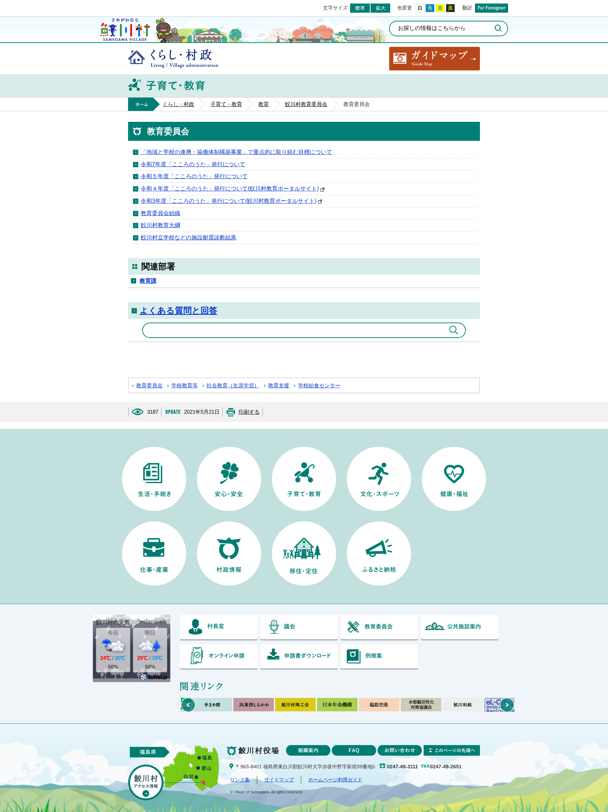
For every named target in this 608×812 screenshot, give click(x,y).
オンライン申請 (219, 657)
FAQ (354, 750)
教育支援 (278, 385)
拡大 (380, 8)
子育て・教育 (226, 104)
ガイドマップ (434, 58)
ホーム (144, 104)
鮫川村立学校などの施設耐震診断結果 (188, 238)
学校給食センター (319, 385)
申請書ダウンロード (299, 657)
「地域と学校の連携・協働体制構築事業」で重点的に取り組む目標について (236, 152)
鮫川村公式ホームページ (125, 28)
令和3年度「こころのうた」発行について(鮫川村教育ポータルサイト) (228, 201)
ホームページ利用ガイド (335, 779)
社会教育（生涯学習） (233, 385)
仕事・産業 (154, 553)
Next (507, 705)
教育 (263, 104)
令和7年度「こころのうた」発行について (193, 164)
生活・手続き (154, 479)
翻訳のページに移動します (491, 8)
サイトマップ (279, 779)
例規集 (379, 657)
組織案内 (308, 750)
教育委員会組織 (160, 213)
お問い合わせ (400, 750)
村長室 (219, 628)
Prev (188, 705)
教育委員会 (149, 385)
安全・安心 (229, 479)
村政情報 (229, 553)
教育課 (148, 281)
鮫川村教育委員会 (306, 104)
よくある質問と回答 (178, 310)
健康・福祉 (454, 479)
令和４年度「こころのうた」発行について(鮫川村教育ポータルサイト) (230, 189)
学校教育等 (184, 385)
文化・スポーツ (379, 479)
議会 (299, 628)
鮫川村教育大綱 (160, 225)
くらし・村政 (173, 58)
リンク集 (240, 779)
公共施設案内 (459, 628)
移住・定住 (304, 553)
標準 (360, 8)
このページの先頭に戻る (452, 750)
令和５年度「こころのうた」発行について (194, 176)
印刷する (249, 412)
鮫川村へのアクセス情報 (146, 782)
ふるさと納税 (379, 553)
